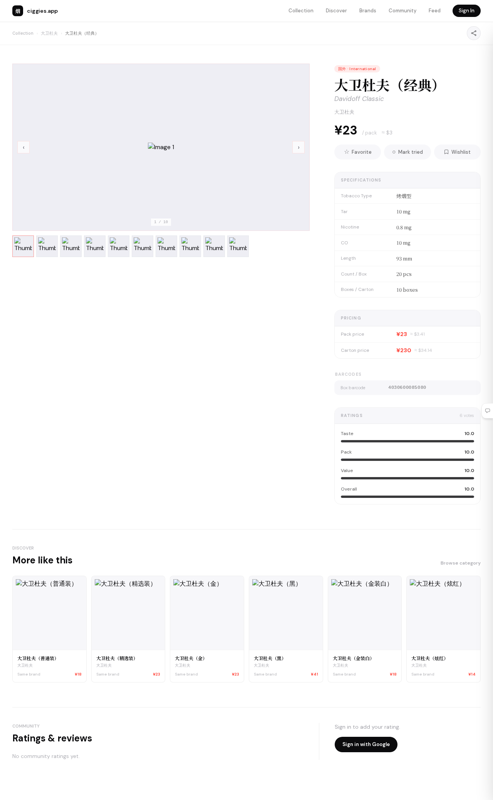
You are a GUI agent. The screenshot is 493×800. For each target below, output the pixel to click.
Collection (301, 10)
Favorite (358, 152)
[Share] (474, 33)
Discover (336, 10)
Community (402, 10)
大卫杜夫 (49, 33)
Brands (367, 10)
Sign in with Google (366, 744)
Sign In (467, 10)
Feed (435, 10)
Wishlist (461, 152)
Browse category (461, 563)
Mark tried (407, 152)
